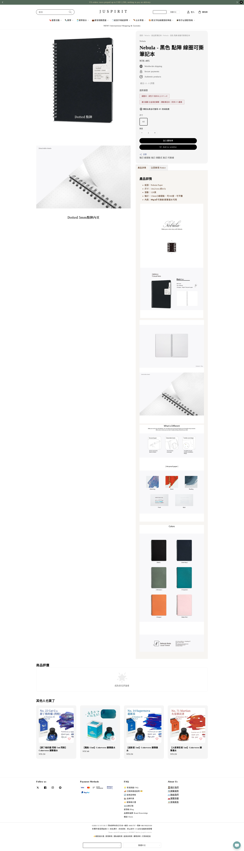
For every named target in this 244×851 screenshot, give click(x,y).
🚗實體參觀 (173, 798)
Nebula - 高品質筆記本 (153, 35)
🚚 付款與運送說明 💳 (133, 791)
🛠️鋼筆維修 (173, 791)
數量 (141, 128)
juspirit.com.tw (146, 832)
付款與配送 (146, 836)
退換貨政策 (128, 836)
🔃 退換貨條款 (130, 795)
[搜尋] (70, 12)
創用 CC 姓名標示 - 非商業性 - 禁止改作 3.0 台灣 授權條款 (125, 829)
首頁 (141, 35)
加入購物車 (168, 141)
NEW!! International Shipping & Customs (122, 26)
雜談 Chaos (128, 817)
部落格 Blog (129, 809)
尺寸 (141, 115)
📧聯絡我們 (173, 795)
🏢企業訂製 (129, 806)
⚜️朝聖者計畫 (98, 836)
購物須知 (137, 836)
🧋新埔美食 (173, 802)
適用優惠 (144, 90)
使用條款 (108, 836)
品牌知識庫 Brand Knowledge (136, 813)
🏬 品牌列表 (129, 799)
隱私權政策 (118, 836)
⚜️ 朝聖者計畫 (130, 802)
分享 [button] (145, 154)
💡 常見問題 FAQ (131, 788)
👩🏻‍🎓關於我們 (173, 787)
